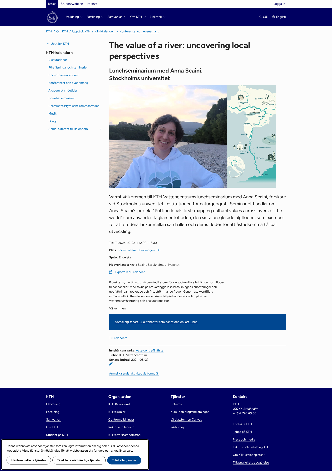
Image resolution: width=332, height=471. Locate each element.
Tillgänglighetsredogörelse (251, 462)
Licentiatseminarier (61, 98)
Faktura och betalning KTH (251, 447)
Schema (176, 404)
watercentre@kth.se (149, 350)
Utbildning (53, 404)
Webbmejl (177, 427)
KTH (49, 31)
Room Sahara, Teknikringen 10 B (139, 250)
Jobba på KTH (242, 432)
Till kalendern (118, 338)
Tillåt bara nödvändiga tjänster (79, 460)
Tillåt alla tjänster (124, 460)
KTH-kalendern (105, 31)
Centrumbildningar (121, 419)
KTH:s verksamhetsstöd (124, 435)
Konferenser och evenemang (139, 31)
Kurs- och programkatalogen (190, 412)
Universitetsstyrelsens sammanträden (74, 106)
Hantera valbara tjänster (28, 460)
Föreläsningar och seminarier (68, 67)
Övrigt (52, 121)
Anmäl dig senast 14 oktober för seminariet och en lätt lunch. (156, 322)
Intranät (92, 4)
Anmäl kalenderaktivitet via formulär (134, 373)
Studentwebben (72, 4)
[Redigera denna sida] (111, 363)
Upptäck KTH (81, 31)
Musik (52, 113)
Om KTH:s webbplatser (248, 455)
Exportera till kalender (130, 272)
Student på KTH (57, 435)
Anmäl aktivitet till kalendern (68, 129)
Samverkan (53, 419)
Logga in (279, 4)
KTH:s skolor (116, 412)
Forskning (52, 412)
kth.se (52, 4)
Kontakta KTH (242, 424)
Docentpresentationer (63, 75)
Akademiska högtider (62, 90)
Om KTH (62, 31)
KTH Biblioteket (119, 404)
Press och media (244, 439)
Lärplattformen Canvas (186, 419)
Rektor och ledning (121, 427)
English (281, 17)
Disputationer (57, 60)
